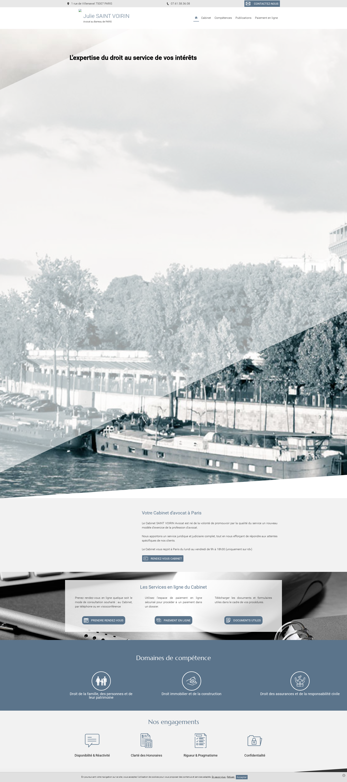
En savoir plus (219, 777)
